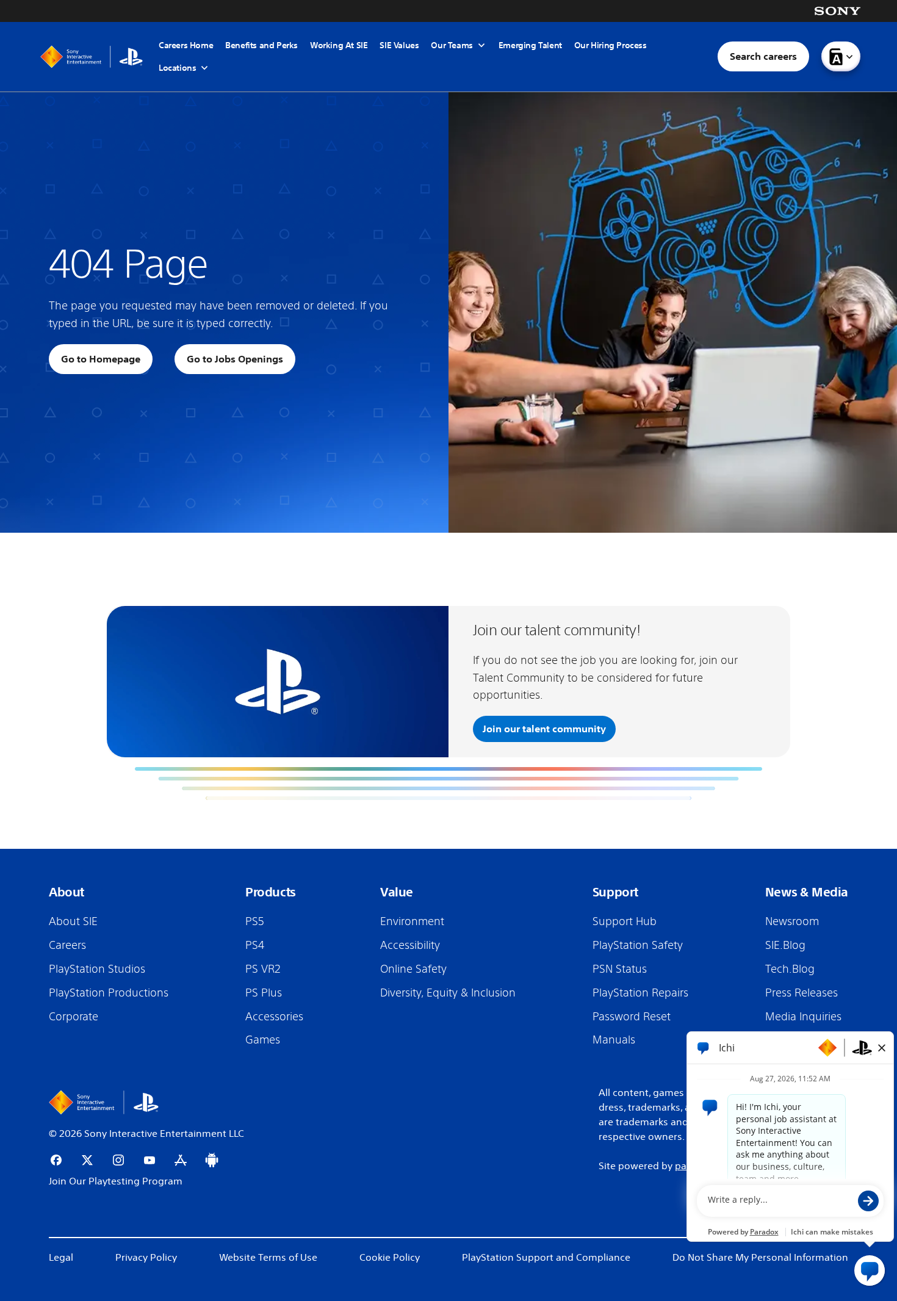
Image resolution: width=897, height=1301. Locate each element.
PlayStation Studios (97, 968)
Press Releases (801, 992)
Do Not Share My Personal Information (760, 1257)
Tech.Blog (790, 968)
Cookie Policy (389, 1257)
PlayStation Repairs (640, 992)
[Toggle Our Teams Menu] (481, 45)
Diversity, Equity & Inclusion (448, 992)
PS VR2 (262, 968)
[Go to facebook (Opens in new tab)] (56, 1160)
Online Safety (413, 968)
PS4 (254, 944)
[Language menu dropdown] (840, 56)
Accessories (274, 1016)
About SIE (73, 921)
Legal (61, 1257)
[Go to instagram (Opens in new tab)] (118, 1160)
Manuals (614, 1039)
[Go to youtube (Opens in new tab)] (149, 1160)
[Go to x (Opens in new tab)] (87, 1160)
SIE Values (399, 45)
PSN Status (620, 968)
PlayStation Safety (638, 944)
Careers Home (186, 45)
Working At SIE (338, 45)
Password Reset (632, 1016)
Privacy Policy (146, 1257)
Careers (67, 944)
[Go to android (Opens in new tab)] (211, 1160)
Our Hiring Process (610, 45)
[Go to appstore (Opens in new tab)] (180, 1160)
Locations (177, 68)
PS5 (254, 921)
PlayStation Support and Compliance (546, 1257)
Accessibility (410, 944)
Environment (412, 921)
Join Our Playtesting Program (115, 1181)
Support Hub (625, 921)
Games (262, 1039)
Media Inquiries (803, 1016)
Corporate (73, 1016)
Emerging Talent (530, 45)
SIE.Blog (785, 944)
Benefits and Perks (261, 45)
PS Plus (263, 992)
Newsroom (792, 921)
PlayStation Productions (108, 992)
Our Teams (451, 45)
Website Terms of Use (268, 1257)
